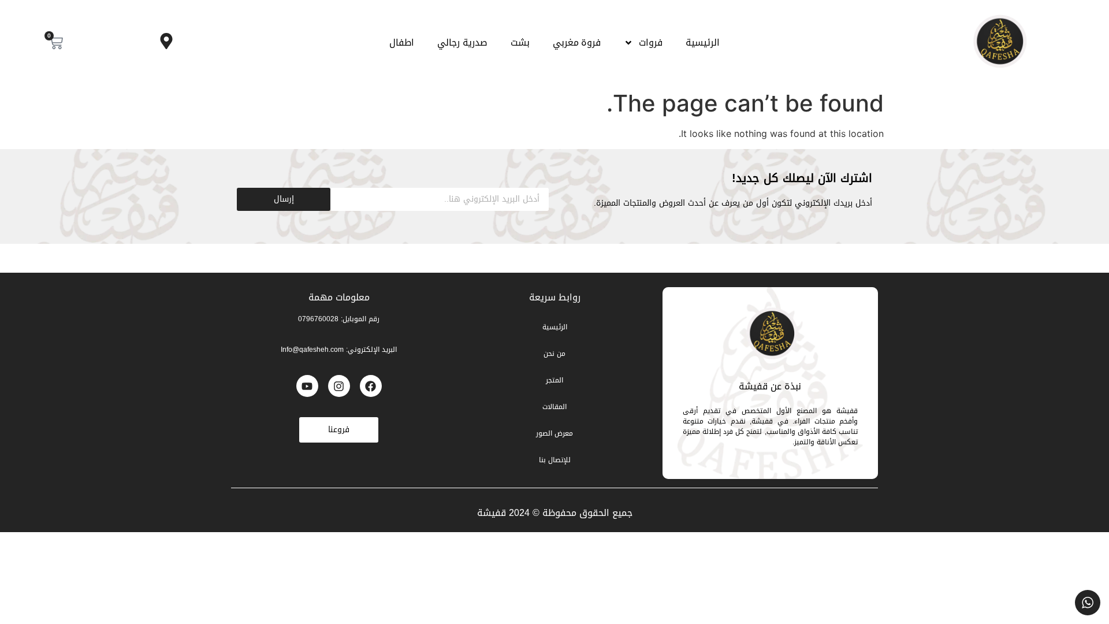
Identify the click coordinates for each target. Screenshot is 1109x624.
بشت (520, 42)
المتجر (554, 380)
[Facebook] (371, 386)
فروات (651, 42)
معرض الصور (554, 433)
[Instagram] (339, 386)
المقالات (554, 406)
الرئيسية (703, 42)
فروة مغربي (577, 42)
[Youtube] (307, 386)
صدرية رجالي (462, 42)
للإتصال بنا (555, 460)
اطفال (401, 42)
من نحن (554, 353)
